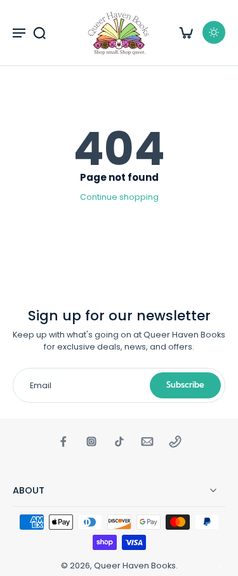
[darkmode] (213, 32)
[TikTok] (119, 441)
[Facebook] (63, 441)
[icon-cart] (186, 32)
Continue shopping (119, 197)
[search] (39, 32)
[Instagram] (91, 441)
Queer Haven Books (135, 565)
